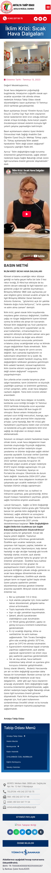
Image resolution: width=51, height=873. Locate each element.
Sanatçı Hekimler (13, 767)
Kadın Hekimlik (12, 752)
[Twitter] (36, 19)
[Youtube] (45, 19)
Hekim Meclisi (12, 741)
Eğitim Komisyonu (14, 762)
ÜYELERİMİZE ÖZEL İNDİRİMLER (19, 757)
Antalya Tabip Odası (14, 736)
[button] (48, 7)
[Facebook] (40, 19)
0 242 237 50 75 (15, 18)
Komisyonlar (11, 746)
